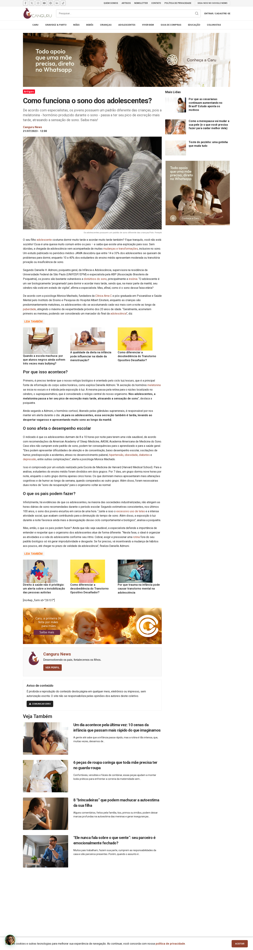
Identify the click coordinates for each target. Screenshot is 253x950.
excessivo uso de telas (131, 511)
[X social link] (31, 3)
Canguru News (57, 654)
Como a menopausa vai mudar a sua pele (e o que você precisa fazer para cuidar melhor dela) (209, 124)
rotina (136, 537)
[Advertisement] (126, 898)
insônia (133, 279)
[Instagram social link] (38, 3)
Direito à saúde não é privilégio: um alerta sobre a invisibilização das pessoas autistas (44, 588)
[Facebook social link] (25, 3)
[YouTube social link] (44, 3)
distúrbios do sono (95, 279)
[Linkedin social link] (56, 3)
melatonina (154, 385)
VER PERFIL (52, 667)
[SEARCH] (197, 13)
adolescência (118, 313)
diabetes (144, 455)
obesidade (131, 455)
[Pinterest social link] (50, 3)
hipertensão (116, 455)
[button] (10, 940)
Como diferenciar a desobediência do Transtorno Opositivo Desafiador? (137, 356)
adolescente (44, 239)
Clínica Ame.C (103, 295)
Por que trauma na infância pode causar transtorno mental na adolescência (139, 588)
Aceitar (239, 943)
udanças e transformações (122, 248)
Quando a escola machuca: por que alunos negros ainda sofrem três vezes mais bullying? (44, 359)
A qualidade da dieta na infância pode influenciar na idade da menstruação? (90, 356)
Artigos (29, 91)
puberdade (29, 309)
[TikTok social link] (63, 3)
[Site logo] (38, 13)
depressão (29, 459)
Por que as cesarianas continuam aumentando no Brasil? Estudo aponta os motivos (205, 104)
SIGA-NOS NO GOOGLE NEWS (212, 3)
